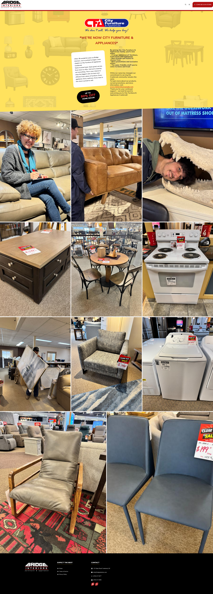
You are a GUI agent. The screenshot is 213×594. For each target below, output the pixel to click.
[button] (185, 4)
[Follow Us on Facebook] (92, 584)
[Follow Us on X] (96, 584)
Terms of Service (63, 571)
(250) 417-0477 (97, 576)
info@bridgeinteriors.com (100, 572)
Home (60, 568)
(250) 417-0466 (97, 580)
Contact (95, 563)
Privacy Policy (63, 574)
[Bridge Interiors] (11, 4)
